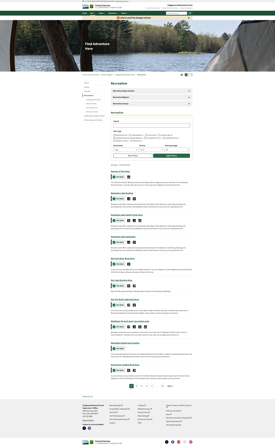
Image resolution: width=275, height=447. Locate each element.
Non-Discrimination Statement (178, 418)
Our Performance (116, 416)
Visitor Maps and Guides (93, 120)
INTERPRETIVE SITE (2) (172, 138)
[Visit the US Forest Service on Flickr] (184, 442)
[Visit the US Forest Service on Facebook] (172, 442)
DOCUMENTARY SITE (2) (154, 138)
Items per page (171, 145)
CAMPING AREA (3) (166, 135)
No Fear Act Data (144, 419)
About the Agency (186, 8)
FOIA (139, 423)
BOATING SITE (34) (121, 135)
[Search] (189, 13)
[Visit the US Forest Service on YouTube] (178, 442)
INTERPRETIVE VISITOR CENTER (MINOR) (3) (129, 138)
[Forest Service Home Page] (92, 6)
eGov (168, 414)
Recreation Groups (120, 103)
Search (116, 121)
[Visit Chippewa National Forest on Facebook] (89, 428)
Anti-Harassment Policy (118, 419)
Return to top (87, 396)
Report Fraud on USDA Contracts (178, 405)
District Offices (88, 420)
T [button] (186, 75)
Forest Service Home (153, 8)
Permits (87, 91)
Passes (86, 87)
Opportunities (91, 103)
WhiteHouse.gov (144, 409)
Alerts (86, 83)
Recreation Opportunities (123, 91)
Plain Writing (142, 416)
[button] (181, 74)
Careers (112, 423)
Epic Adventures (92, 108)
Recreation (88, 95)
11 (162, 386)
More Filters (133, 155)
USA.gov (141, 405)
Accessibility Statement (118, 409)
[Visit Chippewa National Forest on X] (84, 428)
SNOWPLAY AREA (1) (122, 141)
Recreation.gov (115, 405)
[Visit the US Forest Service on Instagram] (190, 442)
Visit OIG (112, 412)
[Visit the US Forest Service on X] (166, 442)
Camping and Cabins (93, 99)
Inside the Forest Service (170, 8)
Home (84, 13)
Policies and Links (173, 411)
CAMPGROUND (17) (137, 135)
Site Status (118, 145)
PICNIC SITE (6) (152, 135)
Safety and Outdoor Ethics (94, 116)
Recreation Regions (121, 97)
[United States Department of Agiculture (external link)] (86, 6)
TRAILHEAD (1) (137, 141)
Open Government (173, 421)
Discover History (92, 112)
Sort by (142, 145)
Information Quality (173, 425)
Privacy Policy (143, 412)
